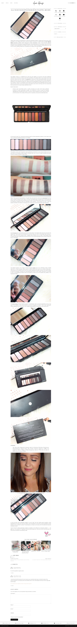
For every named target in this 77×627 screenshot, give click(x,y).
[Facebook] (73, 3)
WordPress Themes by (70, 625)
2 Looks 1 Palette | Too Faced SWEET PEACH (41, 559)
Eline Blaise (5, 625)
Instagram (30, 583)
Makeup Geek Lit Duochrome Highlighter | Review (20, 559)
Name (12, 604)
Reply (13, 585)
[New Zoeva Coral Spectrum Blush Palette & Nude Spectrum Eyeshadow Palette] (26, 546)
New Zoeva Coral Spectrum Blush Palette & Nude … (25, 552)
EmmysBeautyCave (14, 583)
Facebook (32, 623)
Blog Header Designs (23, 583)
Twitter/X (7, 623)
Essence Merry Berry (45, 551)
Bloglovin (71, 623)
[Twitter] (68, 3)
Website (12, 612)
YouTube (58, 623)
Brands (34, 8)
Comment (13, 593)
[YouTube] (72, 3)
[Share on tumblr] (18, 555)
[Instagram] (69, 3)
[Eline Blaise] (38, 2)
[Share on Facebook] (14, 555)
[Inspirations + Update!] (36, 546)
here (49, 527)
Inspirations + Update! (35, 551)
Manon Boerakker (17, 567)
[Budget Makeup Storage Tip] (15, 546)
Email (12, 608)
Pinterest (45, 623)
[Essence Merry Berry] (46, 546)
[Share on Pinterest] (17, 555)
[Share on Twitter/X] (15, 555)
